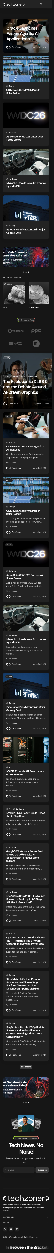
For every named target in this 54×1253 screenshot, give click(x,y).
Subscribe (42, 1169)
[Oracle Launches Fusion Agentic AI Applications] (26, 424)
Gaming (12, 225)
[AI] (14, 295)
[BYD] (15, 342)
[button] (41, 4)
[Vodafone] (15, 330)
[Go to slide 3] (28, 272)
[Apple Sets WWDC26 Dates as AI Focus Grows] (26, 115)
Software (12, 132)
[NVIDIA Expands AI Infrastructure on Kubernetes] (26, 749)
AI (6, 306)
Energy (12, 86)
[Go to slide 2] (26, 272)
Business (13, 23)
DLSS (7, 375)
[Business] (38, 295)
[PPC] (36, 330)
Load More (26, 1066)
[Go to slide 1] (23, 272)
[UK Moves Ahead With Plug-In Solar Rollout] (26, 69)
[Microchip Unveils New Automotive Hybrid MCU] (26, 162)
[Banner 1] (26, 257)
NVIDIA (15, 375)
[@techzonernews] (5, 1229)
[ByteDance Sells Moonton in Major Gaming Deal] (26, 208)
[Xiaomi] (36, 342)
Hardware (13, 179)
